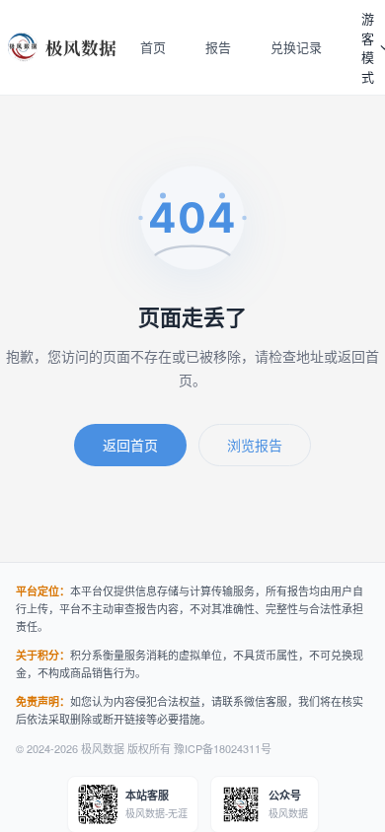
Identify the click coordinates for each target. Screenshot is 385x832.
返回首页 (130, 444)
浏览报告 (254, 444)
